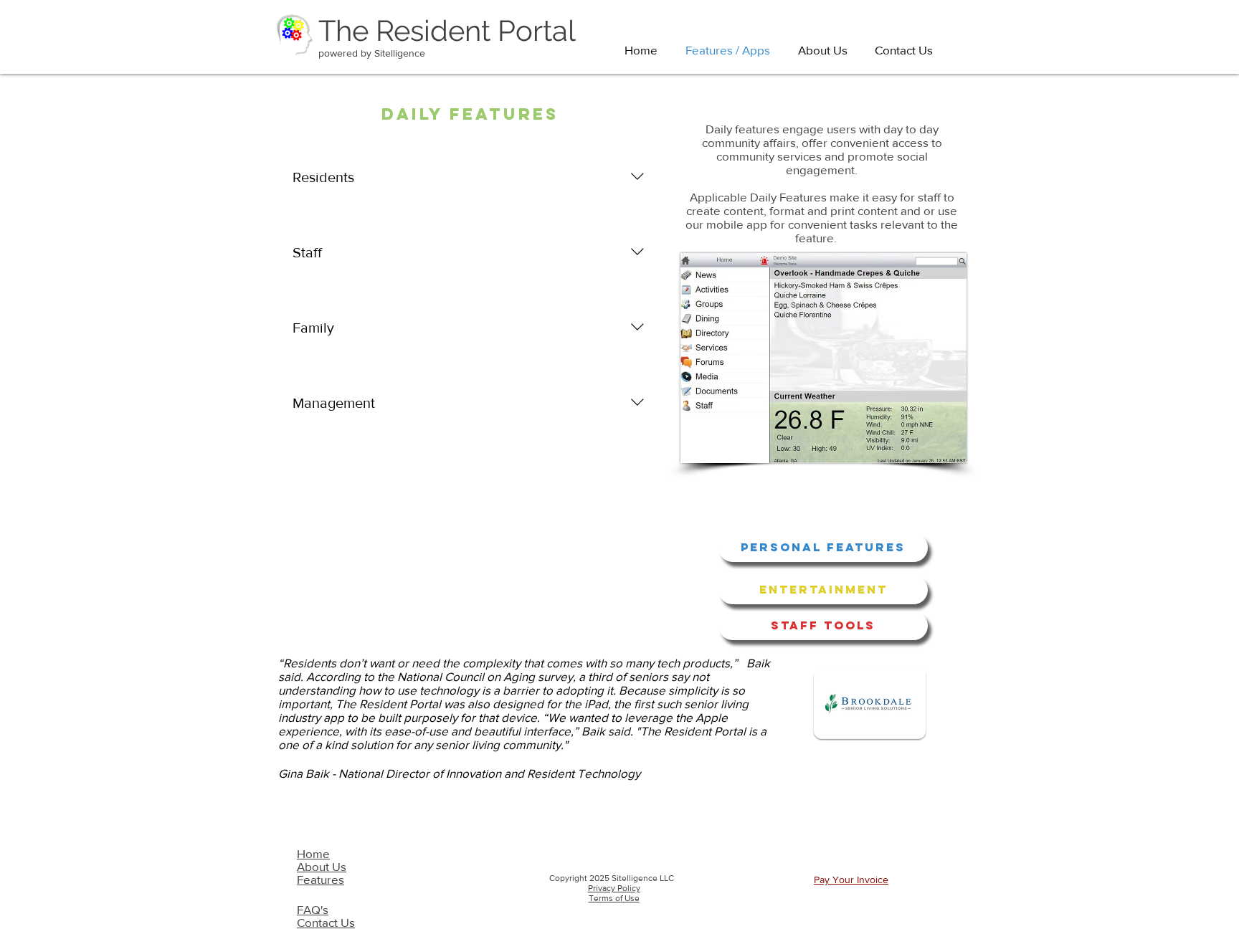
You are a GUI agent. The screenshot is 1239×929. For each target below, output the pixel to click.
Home (313, 853)
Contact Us (326, 922)
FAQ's (312, 909)
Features (320, 879)
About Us (321, 866)
